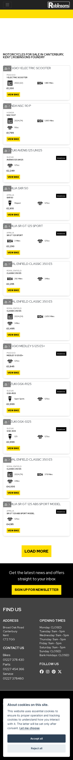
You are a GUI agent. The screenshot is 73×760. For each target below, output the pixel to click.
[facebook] (43, 672)
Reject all (36, 748)
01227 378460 (13, 678)
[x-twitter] (61, 672)
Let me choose (29, 728)
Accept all (36, 738)
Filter (60, 24)
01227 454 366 (13, 669)
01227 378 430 (13, 660)
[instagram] (49, 672)
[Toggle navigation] (7, 5)
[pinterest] (55, 672)
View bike (13, 94)
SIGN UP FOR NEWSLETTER (36, 590)
